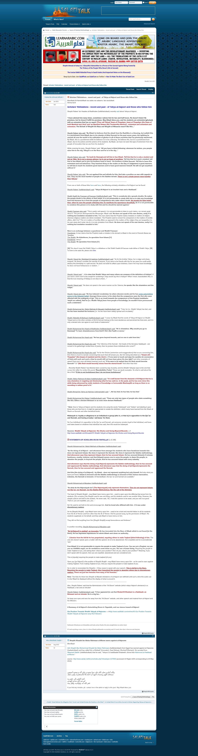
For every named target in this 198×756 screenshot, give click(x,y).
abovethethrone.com (76, 740)
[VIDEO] (76, 716)
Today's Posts (50, 24)
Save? (146, 2)
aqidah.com (54, 740)
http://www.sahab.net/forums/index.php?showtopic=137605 (94, 659)
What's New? (59, 19)
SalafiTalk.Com (48, 736)
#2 (153, 636)
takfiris (64, 742)
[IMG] (76, 714)
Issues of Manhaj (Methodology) (79, 30)
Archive (59, 736)
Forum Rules (78, 721)
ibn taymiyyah (98, 742)
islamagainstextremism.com (52, 742)
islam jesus (107, 742)
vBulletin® (82, 750)
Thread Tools (130, 89)
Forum (47, 19)
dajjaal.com (89, 742)
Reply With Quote (149, 633)
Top (153, 697)
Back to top (148, 742)
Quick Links (85, 24)
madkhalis (71, 742)
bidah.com (105, 740)
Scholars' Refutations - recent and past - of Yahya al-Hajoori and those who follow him (78, 85)
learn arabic (47, 744)
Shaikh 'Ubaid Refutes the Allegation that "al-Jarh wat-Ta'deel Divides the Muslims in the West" (75, 702)
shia (111, 740)
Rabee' (73, 652)
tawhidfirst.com (64, 740)
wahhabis (115, 742)
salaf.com (46, 740)
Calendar (64, 24)
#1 (153, 92)
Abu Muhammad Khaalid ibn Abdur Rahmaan (88, 648)
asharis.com (97, 740)
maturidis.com (79, 742)
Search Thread (141, 89)
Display (150, 89)
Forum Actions (74, 24)
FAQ (57, 24)
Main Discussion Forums (59, 30)
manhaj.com (88, 740)
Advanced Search (149, 24)
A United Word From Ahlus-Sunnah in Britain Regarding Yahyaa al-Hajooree (128, 702)
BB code (76, 710)
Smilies (76, 712)
